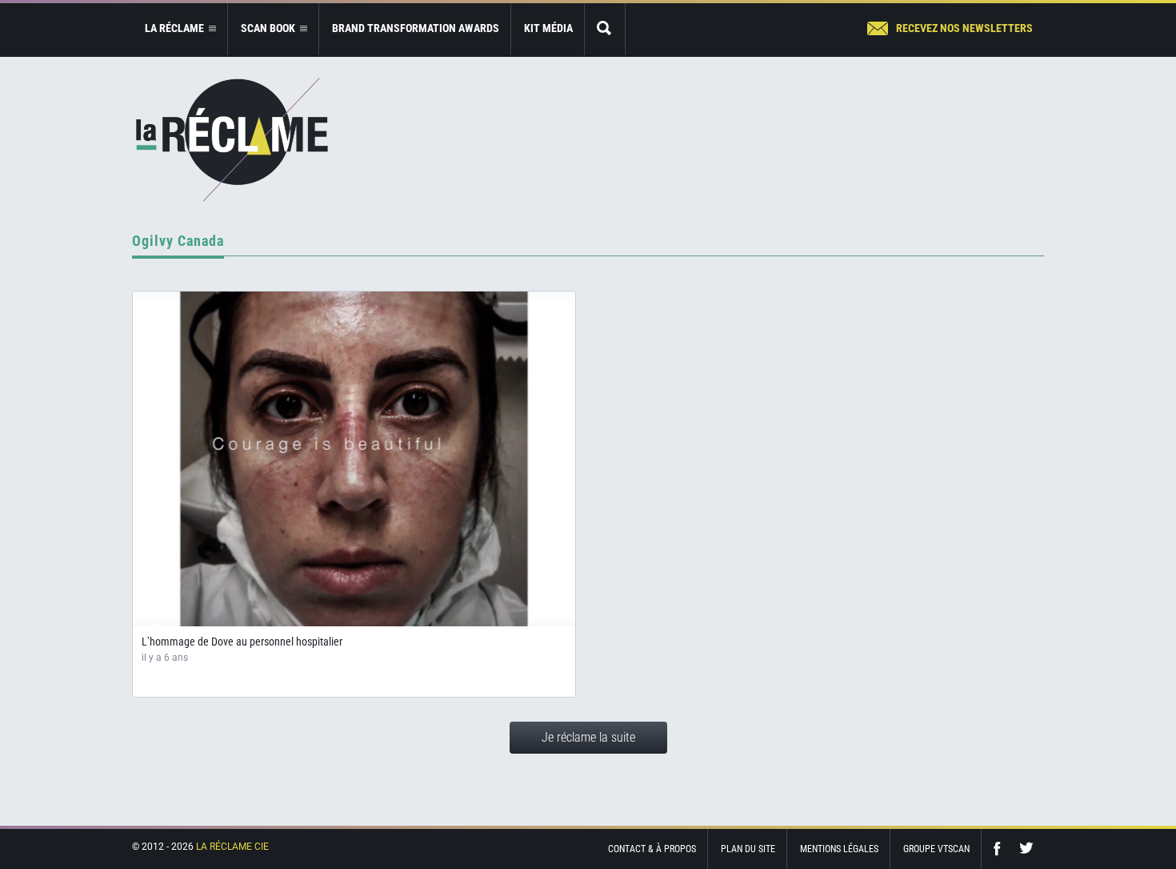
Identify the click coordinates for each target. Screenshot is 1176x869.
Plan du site (748, 849)
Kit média (548, 28)
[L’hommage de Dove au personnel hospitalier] (354, 459)
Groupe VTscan (936, 849)
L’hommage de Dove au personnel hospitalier (242, 641)
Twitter (1026, 848)
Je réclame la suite (588, 737)
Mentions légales (839, 849)
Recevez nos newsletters (964, 28)
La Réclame (232, 140)
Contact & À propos (652, 849)
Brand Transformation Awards (415, 28)
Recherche (605, 29)
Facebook (1001, 848)
